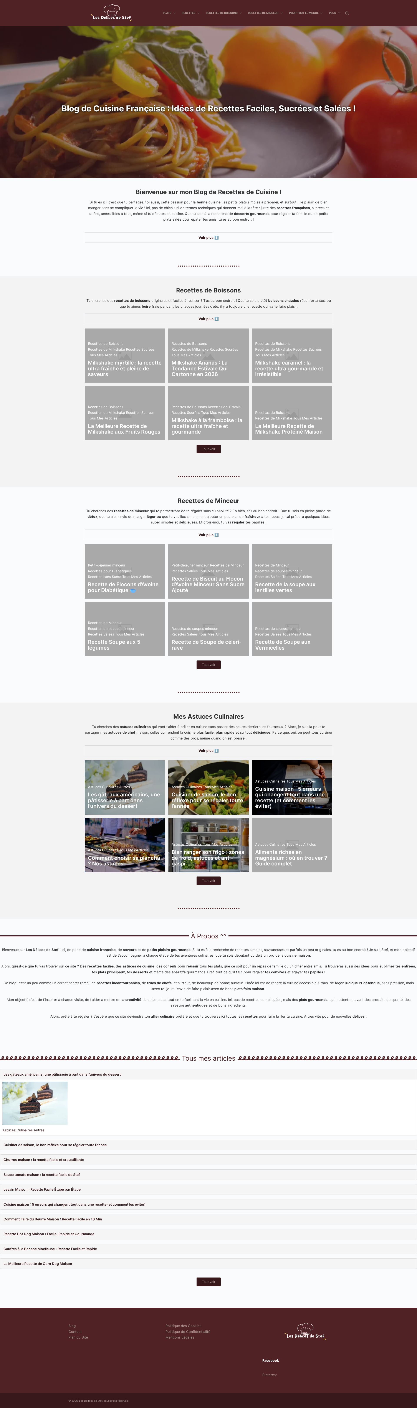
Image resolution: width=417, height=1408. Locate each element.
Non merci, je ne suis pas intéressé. (208, 755)
